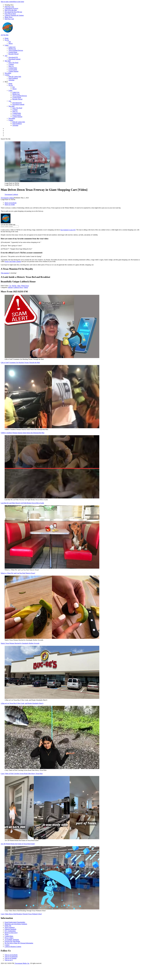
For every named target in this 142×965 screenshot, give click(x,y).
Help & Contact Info (15, 76)
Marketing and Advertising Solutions (16, 924)
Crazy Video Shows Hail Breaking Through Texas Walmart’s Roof (21, 914)
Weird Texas (25, 285)
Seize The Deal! (13, 62)
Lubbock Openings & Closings (14, 15)
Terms (6, 934)
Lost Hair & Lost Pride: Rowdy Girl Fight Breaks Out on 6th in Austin (22, 503)
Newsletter (8, 73)
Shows (11, 43)
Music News (8, 17)
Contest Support (13, 71)
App (6, 55)
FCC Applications (10, 931)
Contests (11, 64)
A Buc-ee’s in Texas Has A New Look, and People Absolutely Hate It (22, 703)
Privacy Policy (9, 938)
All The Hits (4, 35)
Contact (7, 75)
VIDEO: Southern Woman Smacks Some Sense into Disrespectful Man (22, 433)
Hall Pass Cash (9, 6)
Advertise (11, 80)
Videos (26, 287)
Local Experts (13, 69)
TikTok (14, 285)
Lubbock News (18, 287)
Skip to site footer (18, 1)
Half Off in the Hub (11, 10)
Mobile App (12, 48)
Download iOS (13, 57)
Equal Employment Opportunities (15, 922)
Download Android (14, 59)
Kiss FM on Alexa (10, 13)
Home (6, 38)
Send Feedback (13, 78)
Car (10, 285)
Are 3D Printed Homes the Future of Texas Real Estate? (18, 844)
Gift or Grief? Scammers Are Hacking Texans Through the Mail (20, 362)
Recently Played (13, 54)
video (18, 285)
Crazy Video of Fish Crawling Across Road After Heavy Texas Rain (22, 773)
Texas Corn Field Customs (13, 261)
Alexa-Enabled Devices (16, 50)
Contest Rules (13, 68)
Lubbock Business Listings (13, 946)
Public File (8, 925)
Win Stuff (8, 61)
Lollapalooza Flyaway (11, 8)
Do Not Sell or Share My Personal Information (19, 943)
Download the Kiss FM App (13, 12)
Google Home (13, 52)
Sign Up (11, 66)
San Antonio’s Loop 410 (67, 230)
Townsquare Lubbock (7, 198)
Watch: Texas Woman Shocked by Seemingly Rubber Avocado (20, 643)
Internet (10, 287)
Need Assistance (10, 927)
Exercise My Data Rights (12, 941)
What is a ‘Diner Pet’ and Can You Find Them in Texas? (18, 573)
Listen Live (12, 47)
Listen (6, 45)
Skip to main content (7, 1)
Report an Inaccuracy (11, 932)
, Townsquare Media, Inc (21, 963)
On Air (7, 40)
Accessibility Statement (12, 939)
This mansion (5, 273)
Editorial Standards (10, 929)
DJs (10, 42)
